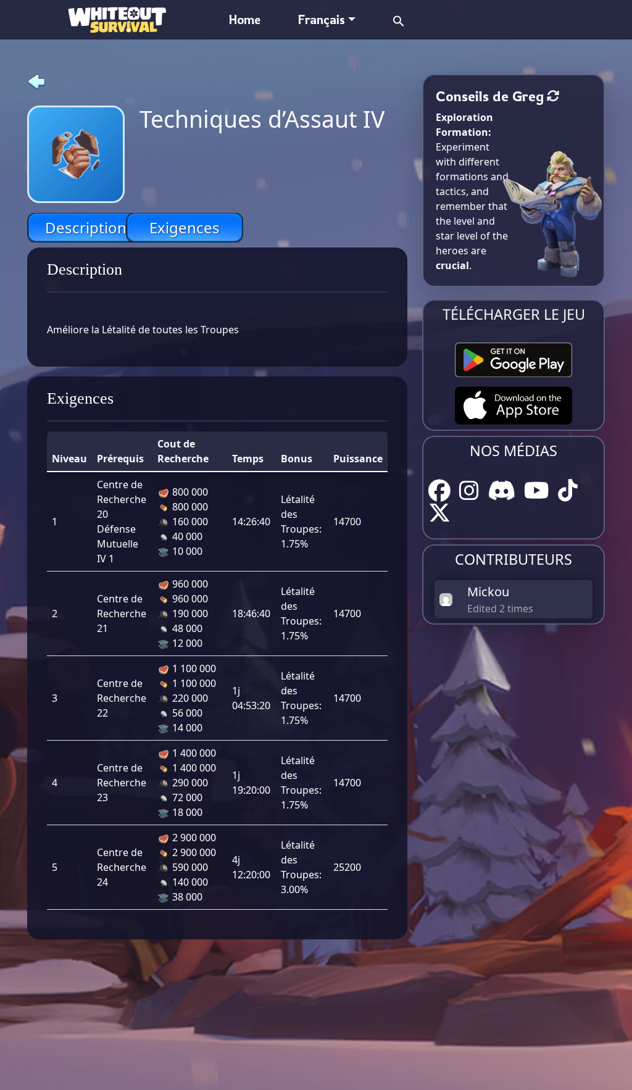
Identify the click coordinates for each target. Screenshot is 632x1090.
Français (321, 19)
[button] (399, 19)
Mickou (488, 591)
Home (244, 19)
